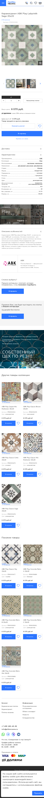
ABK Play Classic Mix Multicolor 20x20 (30, 459)
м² (11, 97)
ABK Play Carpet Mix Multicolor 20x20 (9, 408)
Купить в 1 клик (22, 139)
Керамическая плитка (10, 706)
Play (41, 161)
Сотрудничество (29, 718)
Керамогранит (7, 709)
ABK (41, 158)
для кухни (29, 166)
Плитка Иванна (11, 2)
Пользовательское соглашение (30, 707)
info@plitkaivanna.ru (10, 729)
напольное (38, 163)
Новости (26, 715)
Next (40, 83)
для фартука (38, 166)
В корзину (22, 134)
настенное (30, 163)
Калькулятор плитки (32, 100)
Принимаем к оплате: (10, 752)
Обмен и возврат (29, 712)
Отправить (13, 291)
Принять (38, 793)
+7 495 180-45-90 (9, 726)
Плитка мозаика (8, 712)
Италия (39, 168)
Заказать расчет (18, 126)
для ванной (22, 166)
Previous (4, 83)
